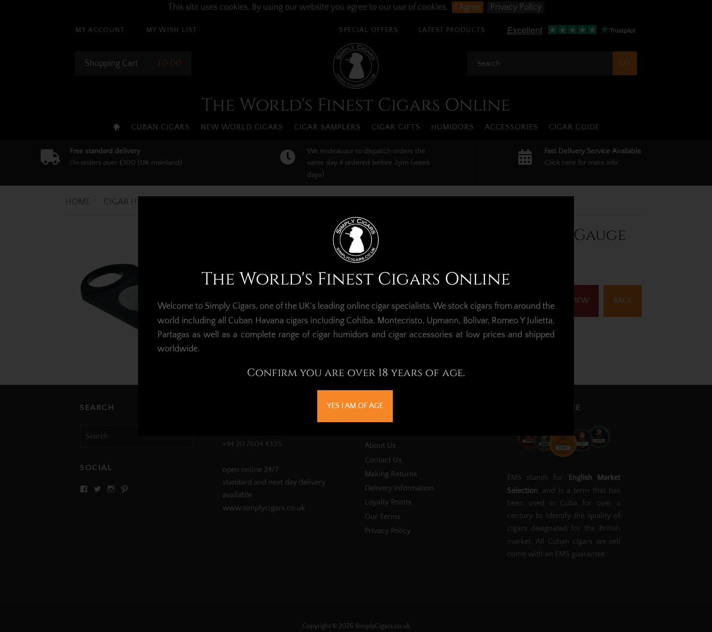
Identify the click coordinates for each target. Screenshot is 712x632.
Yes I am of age (355, 405)
